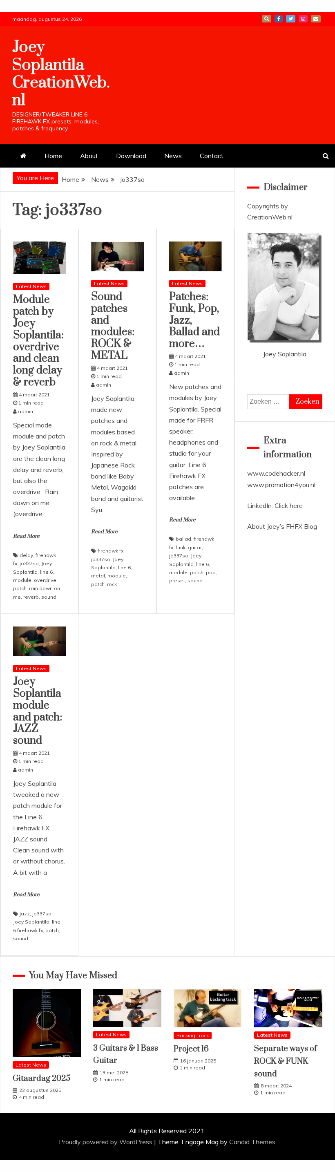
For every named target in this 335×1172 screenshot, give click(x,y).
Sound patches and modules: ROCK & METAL (112, 326)
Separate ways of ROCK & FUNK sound (285, 1061)
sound (48, 597)
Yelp (266, 18)
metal (98, 576)
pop (211, 572)
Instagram (303, 18)
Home (53, 156)
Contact (211, 156)
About (89, 156)
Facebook (279, 18)
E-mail (316, 18)
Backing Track (192, 1035)
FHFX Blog (301, 526)
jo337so (29, 563)
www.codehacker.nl (276, 473)
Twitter (290, 18)
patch (20, 588)
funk (180, 547)
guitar (195, 547)
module (22, 580)
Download (131, 156)
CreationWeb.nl (270, 217)
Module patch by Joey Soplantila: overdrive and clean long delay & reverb (38, 341)
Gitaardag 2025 (41, 1079)
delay (26, 555)
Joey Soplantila (31, 922)
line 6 (46, 572)
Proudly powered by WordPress (106, 1142)
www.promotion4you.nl (281, 485)
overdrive (45, 580)
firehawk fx (110, 551)
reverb (31, 597)
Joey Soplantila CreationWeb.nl (61, 73)
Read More (26, 536)
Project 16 (191, 1049)
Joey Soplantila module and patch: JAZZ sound (37, 711)
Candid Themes (252, 1142)
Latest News (31, 286)
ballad (183, 539)
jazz (25, 913)
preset (177, 580)
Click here (289, 505)
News (173, 156)
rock (112, 584)
